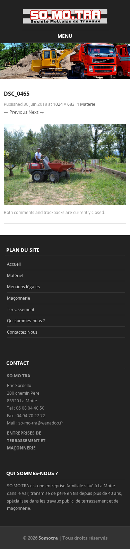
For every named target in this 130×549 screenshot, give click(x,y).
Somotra (48, 538)
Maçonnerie (18, 298)
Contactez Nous (22, 332)
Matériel (15, 275)
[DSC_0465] (65, 203)
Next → (36, 112)
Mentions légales (23, 286)
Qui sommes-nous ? (26, 320)
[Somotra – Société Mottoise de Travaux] (65, 16)
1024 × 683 (64, 104)
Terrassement (20, 309)
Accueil (14, 264)
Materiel (88, 104)
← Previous (15, 112)
